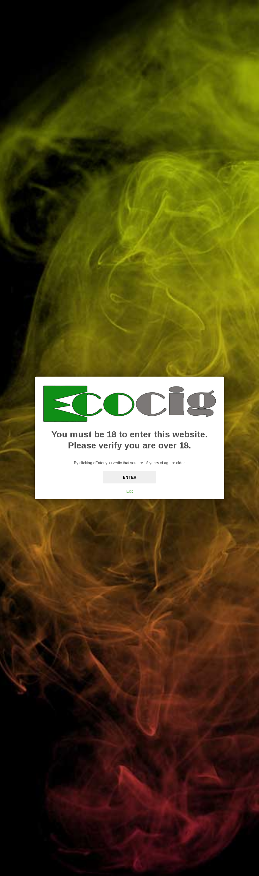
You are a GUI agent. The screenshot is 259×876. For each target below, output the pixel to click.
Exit (129, 491)
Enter (129, 477)
